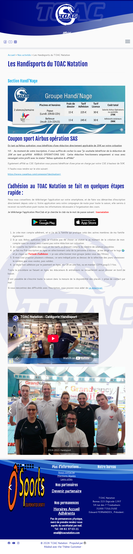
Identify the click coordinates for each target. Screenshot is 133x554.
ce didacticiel (96, 287)
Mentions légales (66, 476)
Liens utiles (66, 479)
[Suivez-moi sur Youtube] (11, 42)
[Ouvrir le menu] (127, 41)
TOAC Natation (58, 543)
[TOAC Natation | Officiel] (66, 14)
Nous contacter (66, 472)
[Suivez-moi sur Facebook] (6, 42)
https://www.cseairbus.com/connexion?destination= (34, 174)
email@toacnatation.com (67, 532)
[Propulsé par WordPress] (85, 542)
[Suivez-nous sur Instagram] (16, 42)
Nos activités (24, 55)
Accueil (11, 55)
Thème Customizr (71, 546)
